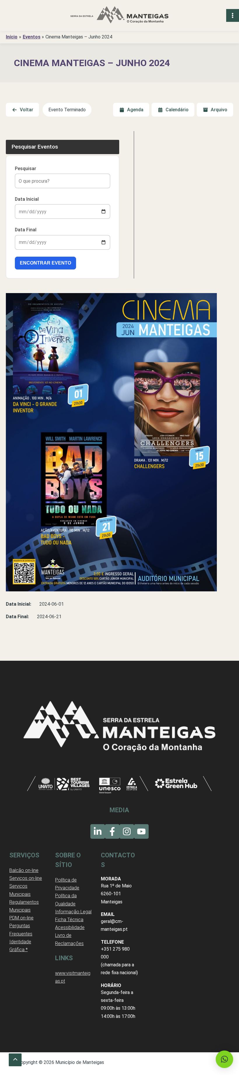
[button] (224, 1059)
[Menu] (232, 15)
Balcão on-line (23, 870)
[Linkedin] (97, 831)
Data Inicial (27, 199)
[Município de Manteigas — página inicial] (119, 15)
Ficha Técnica (69, 919)
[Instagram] (126, 831)
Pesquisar (25, 168)
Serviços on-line (25, 878)
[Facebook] (112, 831)
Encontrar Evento (45, 262)
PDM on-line (21, 918)
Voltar (26, 109)
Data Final (25, 229)
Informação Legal (73, 911)
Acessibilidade (70, 927)
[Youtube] (141, 831)
